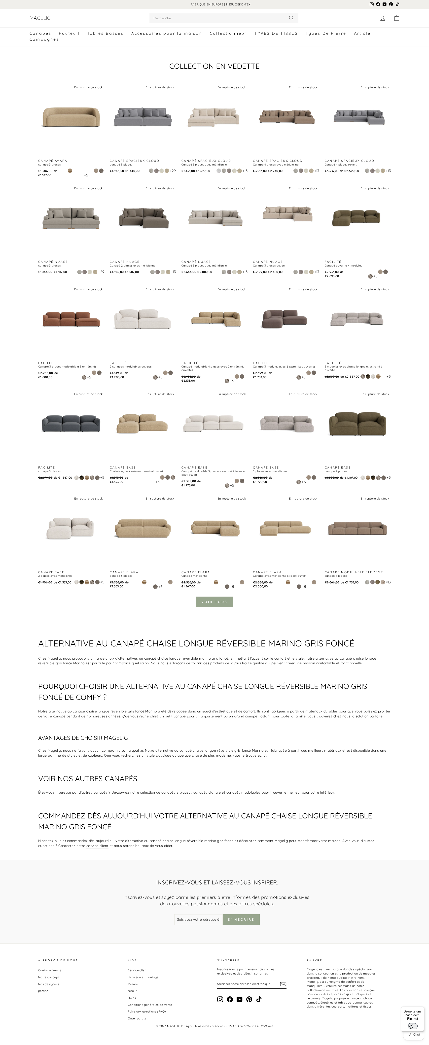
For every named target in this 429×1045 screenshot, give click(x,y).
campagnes (44, 39)
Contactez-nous (49, 970)
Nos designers (48, 984)
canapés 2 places (175, 792)
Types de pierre (326, 33)
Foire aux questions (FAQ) (147, 1011)
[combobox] (223, 18)
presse (43, 991)
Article (362, 33)
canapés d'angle (207, 792)
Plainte (133, 984)
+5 (86, 175)
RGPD (132, 998)
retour (132, 991)
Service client (138, 970)
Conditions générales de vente (150, 1005)
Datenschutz (137, 1018)
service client (97, 845)
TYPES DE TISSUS (276, 33)
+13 (245, 171)
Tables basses (105, 33)
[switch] (413, 1026)
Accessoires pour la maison (166, 33)
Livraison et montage (143, 977)
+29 (173, 171)
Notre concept (48, 977)
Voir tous (214, 602)
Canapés (40, 33)
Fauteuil (69, 33)
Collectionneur (228, 33)
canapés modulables (243, 792)
